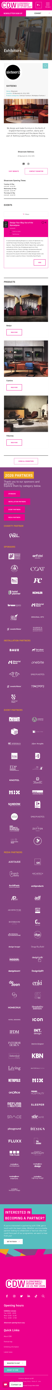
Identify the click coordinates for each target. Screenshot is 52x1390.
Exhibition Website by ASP (26, 1378)
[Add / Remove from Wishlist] (45, 66)
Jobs (39, 1381)
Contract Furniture (25, 95)
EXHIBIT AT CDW (12, 1370)
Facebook (7, 1296)
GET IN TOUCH (12, 1241)
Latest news (8, 1352)
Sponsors (12, 494)
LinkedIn (29, 1296)
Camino (9, 380)
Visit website (14, 171)
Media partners (14, 517)
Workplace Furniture (38, 95)
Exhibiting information (11, 1347)
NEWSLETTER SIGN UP (13, 13)
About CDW (8, 1336)
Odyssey (10, 435)
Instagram (14, 1296)
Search (43, 1296)
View (39, 262)
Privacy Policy (27, 1381)
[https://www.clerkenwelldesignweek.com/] (17, 5)
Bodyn (9, 325)
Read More (14, 332)
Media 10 (34, 1381)
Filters (27, 214)
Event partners (14, 509)
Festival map (8, 1342)
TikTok (36, 1296)
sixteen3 (12, 228)
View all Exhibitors (26, 461)
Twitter (21, 1296)
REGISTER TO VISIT (13, 1363)
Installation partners (17, 502)
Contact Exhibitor (36, 171)
